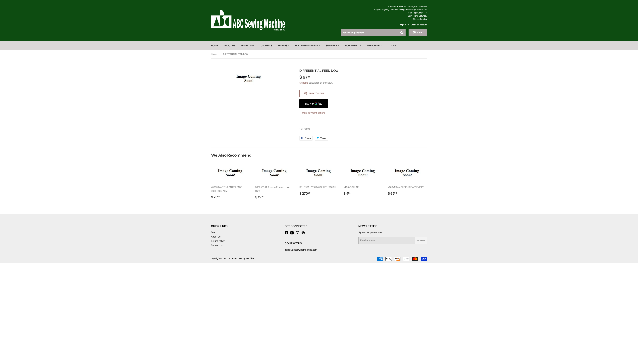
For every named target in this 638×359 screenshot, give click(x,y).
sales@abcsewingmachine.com (301, 249)
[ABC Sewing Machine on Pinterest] (303, 233)
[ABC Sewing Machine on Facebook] (286, 233)
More (392, 45)
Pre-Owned (374, 45)
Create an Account (419, 25)
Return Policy (218, 241)
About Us (229, 45)
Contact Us (216, 245)
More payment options (313, 113)
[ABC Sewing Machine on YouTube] (292, 233)
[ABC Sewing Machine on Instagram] (297, 233)
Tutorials (265, 45)
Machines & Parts (306, 45)
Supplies (331, 45)
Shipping (303, 82)
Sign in (403, 25)
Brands (283, 45)
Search (214, 232)
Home (214, 45)
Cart (420, 32)
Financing (247, 45)
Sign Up (421, 240)
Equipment (352, 45)
